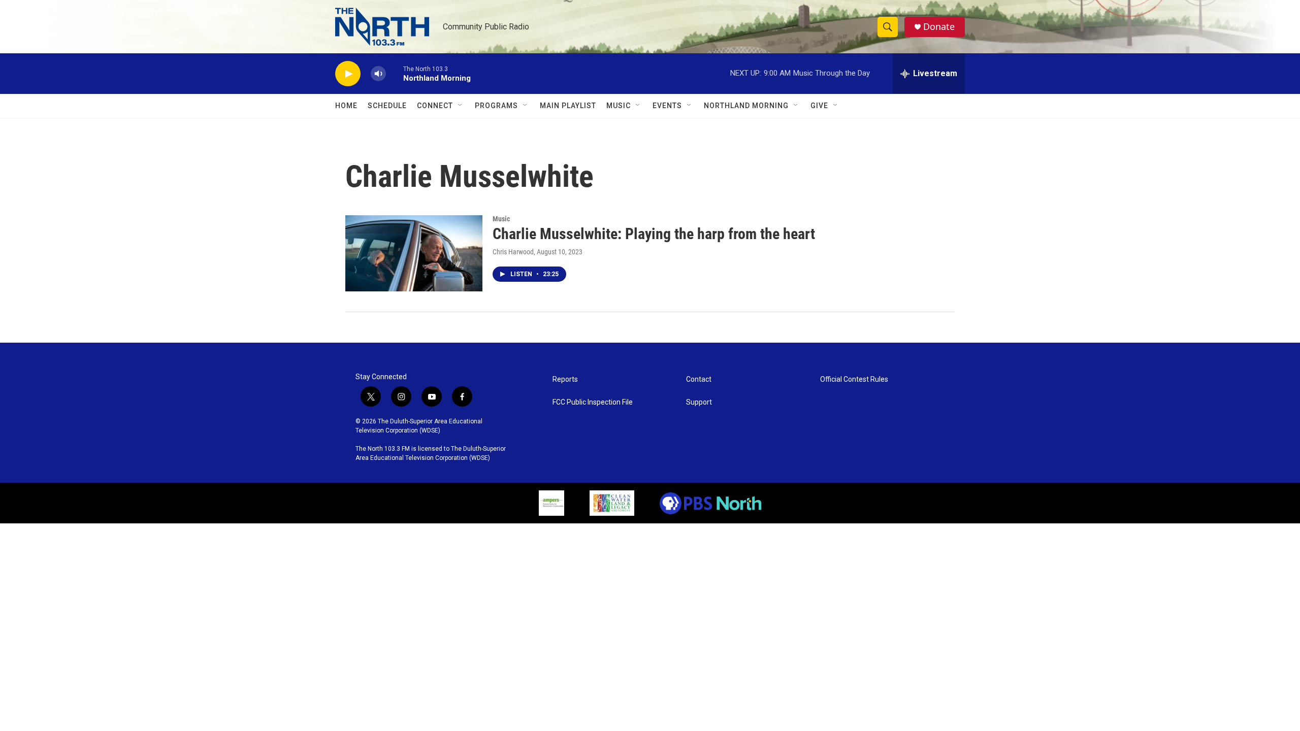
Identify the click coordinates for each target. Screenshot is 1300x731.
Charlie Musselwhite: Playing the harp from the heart (654, 234)
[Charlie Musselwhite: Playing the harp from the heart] (413, 253)
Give (819, 106)
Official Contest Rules (854, 379)
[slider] (394, 73)
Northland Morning (746, 106)
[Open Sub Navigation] (461, 106)
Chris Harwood (513, 252)
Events (667, 106)
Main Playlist (568, 106)
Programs (496, 106)
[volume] (378, 73)
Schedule (387, 106)
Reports (565, 379)
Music (618, 106)
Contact (698, 379)
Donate (939, 26)
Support (699, 402)
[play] (348, 74)
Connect (435, 106)
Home (346, 106)
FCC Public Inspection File (592, 402)
